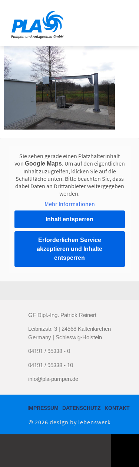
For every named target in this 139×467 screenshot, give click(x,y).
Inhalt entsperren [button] (69, 219)
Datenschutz (81, 408)
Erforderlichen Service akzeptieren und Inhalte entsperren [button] (69, 249)
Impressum (43, 408)
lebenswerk (94, 422)
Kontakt (117, 408)
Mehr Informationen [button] (69, 204)
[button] (119, 23)
